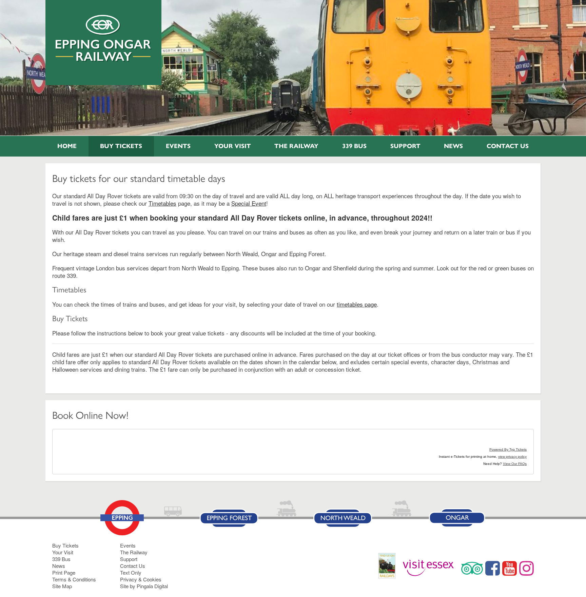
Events (178, 146)
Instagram (526, 568)
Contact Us (508, 146)
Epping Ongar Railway (104, 38)
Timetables (162, 203)
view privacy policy (512, 456)
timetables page (357, 304)
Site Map (62, 586)
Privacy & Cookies (140, 579)
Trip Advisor (472, 568)
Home (67, 146)
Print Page (63, 572)
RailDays (389, 569)
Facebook (492, 568)
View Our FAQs (515, 464)
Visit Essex (431, 568)
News (453, 146)
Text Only (130, 572)
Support (405, 146)
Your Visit (232, 146)
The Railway (296, 146)
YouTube (509, 568)
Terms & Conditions (74, 579)
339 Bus (354, 146)
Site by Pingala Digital (144, 586)
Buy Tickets (121, 146)
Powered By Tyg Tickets (508, 449)
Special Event (248, 203)
